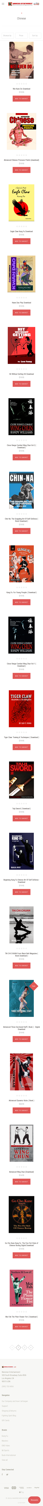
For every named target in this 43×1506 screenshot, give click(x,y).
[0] (38, 4)
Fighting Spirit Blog (9, 1415)
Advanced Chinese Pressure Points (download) (21, 160)
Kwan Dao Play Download (21, 303)
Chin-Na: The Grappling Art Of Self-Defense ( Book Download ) (21, 520)
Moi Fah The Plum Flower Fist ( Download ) (21, 1317)
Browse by (7, 35)
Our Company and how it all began (15, 1401)
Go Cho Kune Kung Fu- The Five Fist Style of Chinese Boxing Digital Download (21, 1244)
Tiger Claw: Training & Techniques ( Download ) (21, 737)
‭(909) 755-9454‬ (7, 1386)
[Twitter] (7, 1475)
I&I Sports (5, 1450)
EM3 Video (6, 1445)
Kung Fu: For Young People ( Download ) (21, 592)
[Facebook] (2, 1475)
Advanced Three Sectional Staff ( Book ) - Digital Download (21, 1028)
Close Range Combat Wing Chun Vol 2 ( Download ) (21, 446)
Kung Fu (5, 1436)
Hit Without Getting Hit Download (21, 374)
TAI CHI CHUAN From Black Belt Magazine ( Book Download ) (21, 954)
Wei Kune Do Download (21, 89)
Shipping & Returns (9, 1411)
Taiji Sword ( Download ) (21, 808)
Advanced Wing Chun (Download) (21, 1172)
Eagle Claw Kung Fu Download (21, 231)
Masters (5, 1441)
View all (5, 1460)
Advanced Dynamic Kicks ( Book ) (21, 1100)
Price (21, 35)
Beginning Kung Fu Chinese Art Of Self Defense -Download (21, 881)
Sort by (35, 35)
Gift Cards (5, 1420)
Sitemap (21, 1503)
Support (5, 1406)
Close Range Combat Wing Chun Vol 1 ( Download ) (21, 665)
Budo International (9, 1455)
